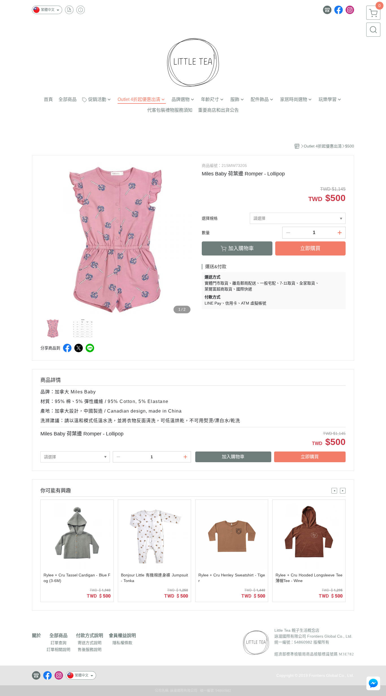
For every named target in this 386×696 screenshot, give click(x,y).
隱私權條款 (122, 643)
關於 (36, 635)
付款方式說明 (89, 635)
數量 (206, 232)
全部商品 (58, 635)
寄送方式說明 (89, 643)
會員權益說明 (122, 635)
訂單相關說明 (58, 649)
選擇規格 (210, 218)
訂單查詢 (58, 643)
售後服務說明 (89, 649)
